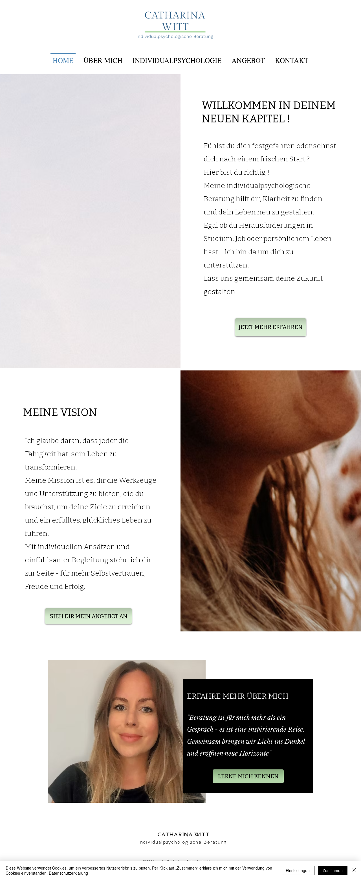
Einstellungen (298, 870)
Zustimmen (333, 870)
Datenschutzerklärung (68, 873)
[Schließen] (354, 870)
